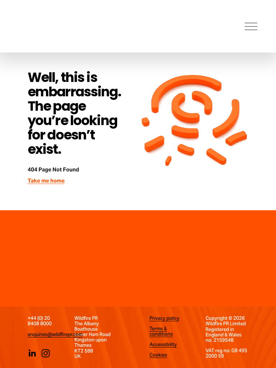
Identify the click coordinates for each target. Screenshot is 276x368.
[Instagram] (45, 353)
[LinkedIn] (32, 353)
